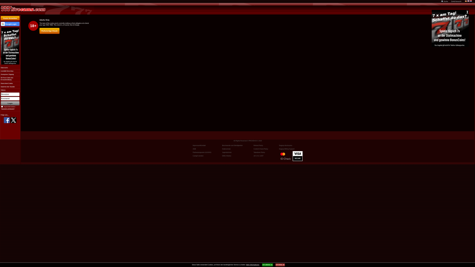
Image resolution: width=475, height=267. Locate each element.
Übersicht (4, 68)
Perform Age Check (49, 31)
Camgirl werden (198, 156)
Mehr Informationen (252, 265)
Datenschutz (226, 149)
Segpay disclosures (285, 145)
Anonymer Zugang (7, 74)
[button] (10, 24)
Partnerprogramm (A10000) (202, 152)
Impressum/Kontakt (199, 145)
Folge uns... (5, 115)
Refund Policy (258, 145)
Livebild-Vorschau (7, 71)
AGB (194, 149)
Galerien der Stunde (8, 87)
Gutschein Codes (7, 83)
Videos (3, 90)
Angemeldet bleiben (9, 106)
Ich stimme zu (267, 265)
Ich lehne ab (280, 265)
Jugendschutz (227, 152)
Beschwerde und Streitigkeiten (232, 145)
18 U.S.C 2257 (258, 156)
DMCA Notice (226, 156)
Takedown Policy (259, 152)
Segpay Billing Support (286, 149)
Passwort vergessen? (7, 109)
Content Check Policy (261, 149)
